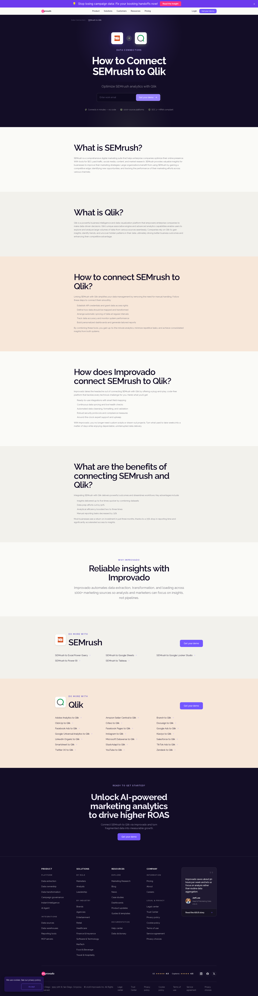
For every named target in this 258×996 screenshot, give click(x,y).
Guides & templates (121, 913)
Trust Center (152, 912)
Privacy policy (153, 917)
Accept (31, 987)
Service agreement (156, 933)
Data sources (47, 923)
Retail (79, 923)
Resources (135, 11)
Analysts (80, 886)
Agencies (80, 912)
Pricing (148, 11)
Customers (122, 11)
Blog (114, 886)
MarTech (80, 944)
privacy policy (34, 980)
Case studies (118, 897)
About (150, 886)
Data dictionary (119, 933)
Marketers (81, 881)
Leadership (81, 892)
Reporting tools (48, 933)
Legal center (153, 906)
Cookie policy (153, 923)
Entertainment (83, 917)
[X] (214, 973)
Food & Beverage (84, 949)
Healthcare (81, 928)
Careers (150, 892)
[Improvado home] (46, 11)
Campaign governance (52, 897)
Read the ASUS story (194, 912)
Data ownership (48, 886)
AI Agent (45, 908)
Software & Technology (87, 939)
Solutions (108, 11)
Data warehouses (49, 928)
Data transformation (50, 892)
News (114, 892)
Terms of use (153, 928)
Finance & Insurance (86, 933)
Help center (117, 928)
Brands (79, 906)
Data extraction (48, 881)
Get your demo (208, 11)
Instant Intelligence (50, 903)
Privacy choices (154, 939)
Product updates (120, 908)
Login (194, 11)
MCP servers (47, 939)
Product (96, 11)
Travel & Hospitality (85, 955)
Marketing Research (121, 881)
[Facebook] (207, 973)
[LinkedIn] (201, 973)
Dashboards (117, 903)
